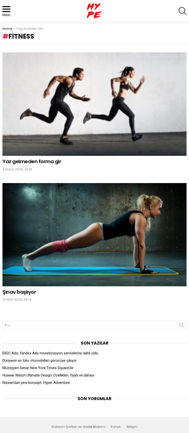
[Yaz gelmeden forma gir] (94, 104)
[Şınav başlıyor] (94, 234)
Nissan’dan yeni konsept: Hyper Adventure (36, 382)
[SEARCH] (183, 11)
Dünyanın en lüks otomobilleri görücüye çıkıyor (39, 360)
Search (182, 326)
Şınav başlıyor (19, 292)
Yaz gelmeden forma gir (31, 161)
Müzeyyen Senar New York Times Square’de (37, 368)
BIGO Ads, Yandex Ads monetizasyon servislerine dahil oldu (50, 353)
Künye (116, 427)
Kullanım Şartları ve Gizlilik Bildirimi (78, 427)
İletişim (132, 427)
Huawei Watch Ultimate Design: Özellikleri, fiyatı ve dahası (48, 375)
